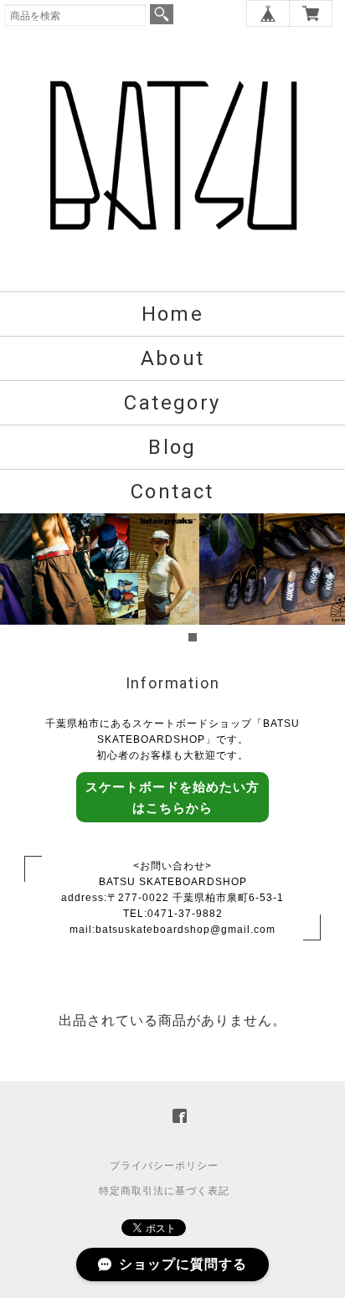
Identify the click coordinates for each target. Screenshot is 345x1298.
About (173, 358)
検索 (161, 14)
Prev (21, 579)
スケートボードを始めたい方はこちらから (172, 797)
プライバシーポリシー (164, 1166)
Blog (172, 447)
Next (323, 579)
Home (173, 314)
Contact (172, 491)
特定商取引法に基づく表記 (164, 1191)
